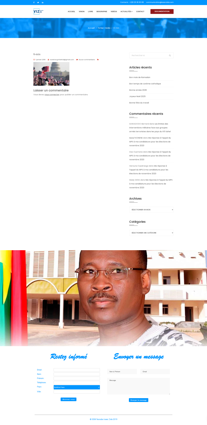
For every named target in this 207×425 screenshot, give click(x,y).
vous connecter (52, 94)
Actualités (126, 11)
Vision (81, 11)
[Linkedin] (42, 2)
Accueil (71, 11)
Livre (90, 11)
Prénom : (40, 378)
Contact (140, 11)
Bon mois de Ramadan (139, 77)
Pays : (39, 387)
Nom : (39, 374)
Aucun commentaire (87, 59)
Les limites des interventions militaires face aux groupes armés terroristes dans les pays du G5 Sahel (150, 127)
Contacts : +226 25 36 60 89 (132, 2)
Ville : (39, 391)
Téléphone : (42, 382)
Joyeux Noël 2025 (137, 96)
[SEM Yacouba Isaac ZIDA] (42, 11)
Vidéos (114, 11)
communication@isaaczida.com (160, 2)
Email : (39, 370)
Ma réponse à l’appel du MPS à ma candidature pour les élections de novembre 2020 (150, 141)
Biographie (102, 11)
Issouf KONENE (136, 137)
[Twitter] (38, 2)
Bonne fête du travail (139, 102)
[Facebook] (33, 2)
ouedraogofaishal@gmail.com (62, 59)
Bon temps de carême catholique (145, 83)
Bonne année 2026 (138, 90)
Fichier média (104, 28)
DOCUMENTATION (162, 11)
